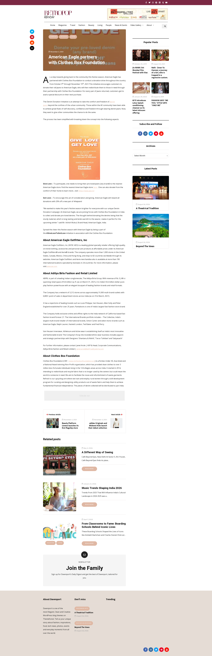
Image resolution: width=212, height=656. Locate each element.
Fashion (82, 25)
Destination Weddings (143, 233)
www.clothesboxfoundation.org (82, 361)
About (149, 25)
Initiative (64, 36)
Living (99, 25)
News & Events (121, 25)
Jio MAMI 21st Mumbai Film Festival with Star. (140, 70)
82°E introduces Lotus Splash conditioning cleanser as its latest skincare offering (139, 107)
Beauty (91, 25)
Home (52, 25)
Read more (89, 469)
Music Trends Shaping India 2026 (102, 488)
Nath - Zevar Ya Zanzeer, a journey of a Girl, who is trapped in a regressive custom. (159, 72)
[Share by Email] (32, 48)
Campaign (53, 36)
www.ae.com (52, 266)
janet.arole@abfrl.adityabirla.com (90, 349)
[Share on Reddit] (32, 42)
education (50, 543)
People (109, 25)
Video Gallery (135, 25)
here (95, 187)
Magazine (62, 25)
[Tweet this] (32, 31)
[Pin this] (32, 37)
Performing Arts (142, 195)
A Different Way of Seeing (97, 452)
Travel (72, 25)
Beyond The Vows (145, 246)
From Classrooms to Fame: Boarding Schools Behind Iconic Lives (104, 525)
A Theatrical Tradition (147, 208)
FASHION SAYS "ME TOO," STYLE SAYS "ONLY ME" (159, 103)
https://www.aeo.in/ (86, 191)
